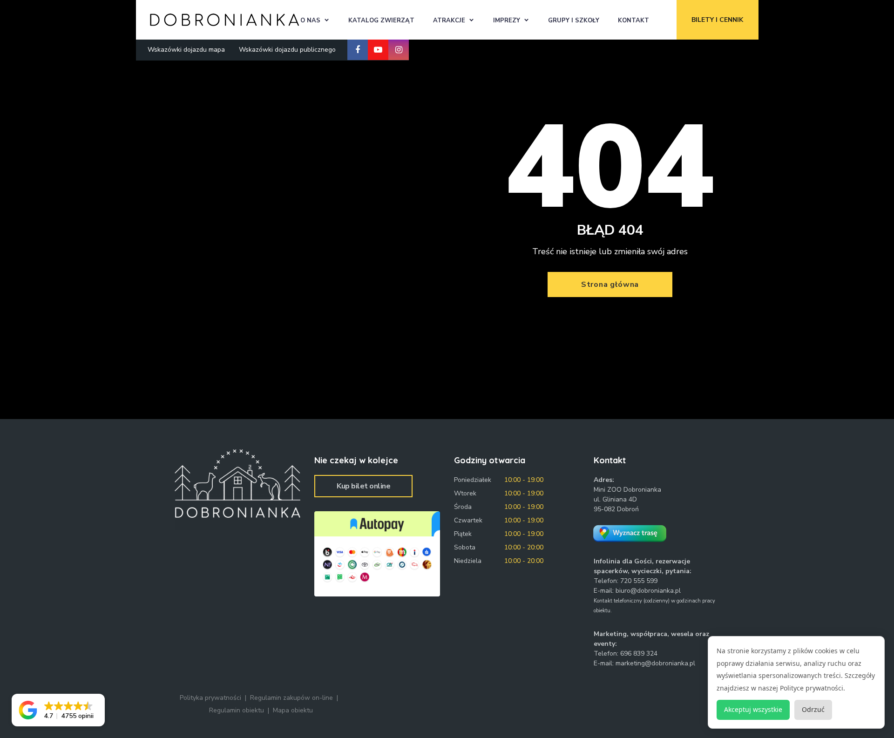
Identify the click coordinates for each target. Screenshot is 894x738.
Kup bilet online (363, 486)
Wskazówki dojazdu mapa (186, 49)
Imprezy (506, 20)
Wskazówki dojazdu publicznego (287, 49)
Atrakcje (449, 20)
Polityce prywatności (811, 688)
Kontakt (633, 20)
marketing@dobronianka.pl (655, 663)
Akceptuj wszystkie (753, 709)
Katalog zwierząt (381, 20)
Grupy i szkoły (573, 20)
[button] (58, 710)
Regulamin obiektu (236, 710)
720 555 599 (638, 580)
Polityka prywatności (210, 697)
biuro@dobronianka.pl (648, 590)
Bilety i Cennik (717, 19)
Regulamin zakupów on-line (291, 697)
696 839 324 (638, 653)
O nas (310, 20)
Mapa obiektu (293, 710)
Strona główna (610, 284)
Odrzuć (813, 709)
